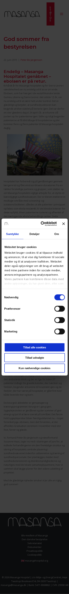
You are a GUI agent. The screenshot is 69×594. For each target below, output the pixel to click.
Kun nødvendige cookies (34, 368)
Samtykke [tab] (12, 233)
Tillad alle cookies (34, 347)
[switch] (59, 309)
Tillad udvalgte (34, 357)
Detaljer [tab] (34, 233)
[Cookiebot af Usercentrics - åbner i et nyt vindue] (42, 223)
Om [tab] (56, 233)
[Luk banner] (63, 223)
